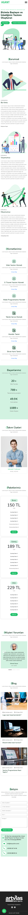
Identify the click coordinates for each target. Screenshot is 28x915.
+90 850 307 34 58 (12, 848)
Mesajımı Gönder (7, 830)
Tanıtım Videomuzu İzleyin (19, 23)
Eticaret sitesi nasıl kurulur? (12, 743)
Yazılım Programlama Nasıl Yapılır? (12, 771)
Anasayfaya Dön (5, 236)
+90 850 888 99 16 (12, 853)
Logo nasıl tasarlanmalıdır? (12, 715)
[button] (25, 452)
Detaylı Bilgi (14, 272)
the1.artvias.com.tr (8, 712)
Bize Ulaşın (5, 23)
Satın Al (14, 532)
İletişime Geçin (4, 126)
